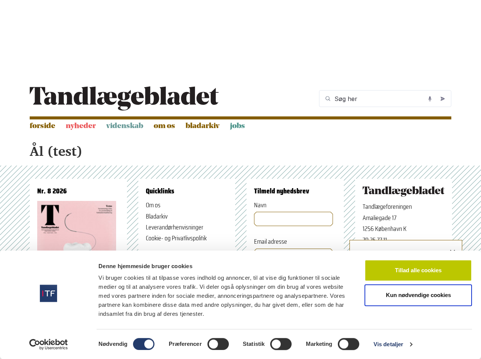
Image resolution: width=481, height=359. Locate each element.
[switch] (218, 344)
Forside (42, 126)
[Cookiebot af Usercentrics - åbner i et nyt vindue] (49, 344)
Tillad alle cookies (418, 270)
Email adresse (270, 241)
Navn (260, 205)
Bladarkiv (202, 126)
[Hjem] (124, 98)
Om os (164, 126)
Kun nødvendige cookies (418, 295)
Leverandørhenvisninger (174, 227)
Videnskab (124, 126)
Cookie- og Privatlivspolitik (176, 238)
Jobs (237, 126)
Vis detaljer (388, 344)
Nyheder (81, 126)
